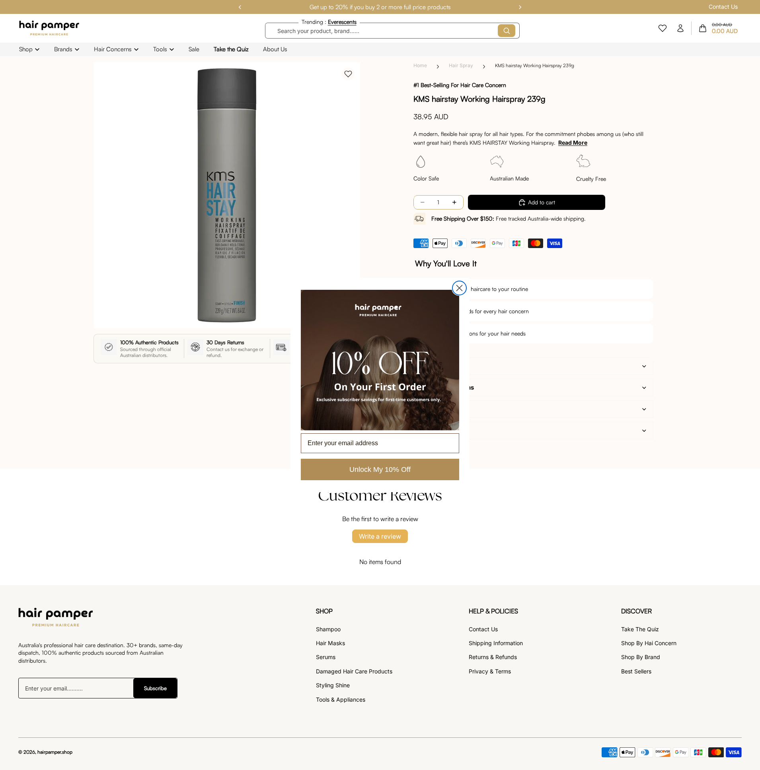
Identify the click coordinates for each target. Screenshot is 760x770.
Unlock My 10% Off (380, 469)
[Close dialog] (459, 288)
